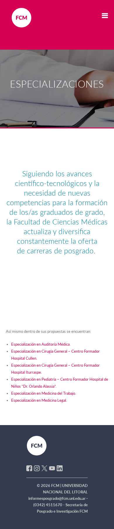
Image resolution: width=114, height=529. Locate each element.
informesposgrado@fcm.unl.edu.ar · (58, 498)
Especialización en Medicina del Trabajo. (43, 393)
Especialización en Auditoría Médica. (40, 344)
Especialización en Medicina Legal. (39, 400)
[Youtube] (52, 467)
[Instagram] (37, 467)
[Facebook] (29, 467)
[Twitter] (44, 467)
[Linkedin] (60, 467)
